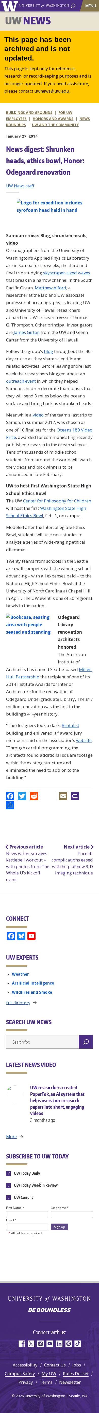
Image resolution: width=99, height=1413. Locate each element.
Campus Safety (20, 1373)
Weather (20, 974)
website (84, 740)
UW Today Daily (26, 1173)
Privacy (26, 1382)
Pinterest (68, 1343)
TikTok (77, 1343)
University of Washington (10, 5)
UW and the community (55, 124)
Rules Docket (76, 1373)
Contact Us (55, 1365)
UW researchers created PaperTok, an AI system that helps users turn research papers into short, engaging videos (57, 1103)
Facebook (21, 1343)
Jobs (76, 1365)
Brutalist (70, 725)
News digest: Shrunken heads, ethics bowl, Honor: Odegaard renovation (45, 160)
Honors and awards (53, 118)
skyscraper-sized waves (66, 273)
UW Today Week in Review (35, 1185)
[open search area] (73, 5)
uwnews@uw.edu (51, 91)
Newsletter (70, 1382)
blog (48, 351)
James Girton (27, 332)
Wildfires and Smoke (32, 992)
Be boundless (49, 1310)
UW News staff (20, 186)
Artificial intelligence (33, 983)
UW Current (23, 1197)
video (38, 415)
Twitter (30, 1343)
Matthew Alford (50, 288)
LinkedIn (59, 1343)
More (11, 1136)
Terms (46, 1382)
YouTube (49, 1343)
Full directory (18, 1002)
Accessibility (25, 1365)
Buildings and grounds (29, 112)
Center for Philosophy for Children (57, 501)
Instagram (40, 1343)
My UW (49, 1373)
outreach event (21, 381)
